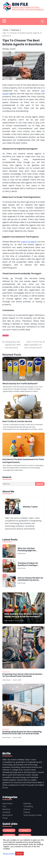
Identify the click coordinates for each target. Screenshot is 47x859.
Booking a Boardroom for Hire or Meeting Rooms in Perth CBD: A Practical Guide (21, 732)
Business (5, 335)
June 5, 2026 (17, 680)
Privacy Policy (9, 853)
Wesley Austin (9, 49)
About (24, 830)
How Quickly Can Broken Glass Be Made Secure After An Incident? (23, 615)
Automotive (7, 803)
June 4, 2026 (17, 737)
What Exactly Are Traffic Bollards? (20, 383)
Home (9, 830)
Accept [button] (19, 853)
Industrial (6, 812)
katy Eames (22, 553)
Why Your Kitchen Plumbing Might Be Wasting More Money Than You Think (30, 549)
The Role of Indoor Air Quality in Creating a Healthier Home (28, 564)
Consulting (28, 806)
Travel (4, 818)
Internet (27, 812)
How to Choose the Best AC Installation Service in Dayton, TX (30, 579)
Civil (4, 806)
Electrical (6, 672)
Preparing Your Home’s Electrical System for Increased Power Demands (22, 675)
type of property (29, 241)
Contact (9, 835)
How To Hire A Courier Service (17, 421)
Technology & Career (33, 815)
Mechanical (7, 815)
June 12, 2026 (19, 621)
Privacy (25, 835)
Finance (27, 809)
